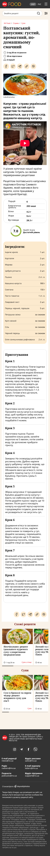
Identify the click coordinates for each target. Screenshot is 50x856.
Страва (16, 23)
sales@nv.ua (31, 760)
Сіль (7, 327)
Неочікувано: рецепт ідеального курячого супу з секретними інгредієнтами (16, 650)
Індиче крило (11, 252)
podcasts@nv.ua (9, 775)
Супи (23, 23)
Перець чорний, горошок (17, 308)
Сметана (9, 290)
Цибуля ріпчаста (13, 271)
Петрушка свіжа (12, 315)
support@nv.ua (32, 775)
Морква (8, 265)
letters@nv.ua (31, 768)
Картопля (9, 258)
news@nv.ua (7, 760)
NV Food (7, 23)
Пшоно (8, 277)
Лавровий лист (12, 302)
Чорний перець (12, 333)
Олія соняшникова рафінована (20, 340)
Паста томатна (12, 296)
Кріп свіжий (10, 321)
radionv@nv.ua (9, 768)
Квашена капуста (13, 283)
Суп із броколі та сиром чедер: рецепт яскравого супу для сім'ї (17, 696)
